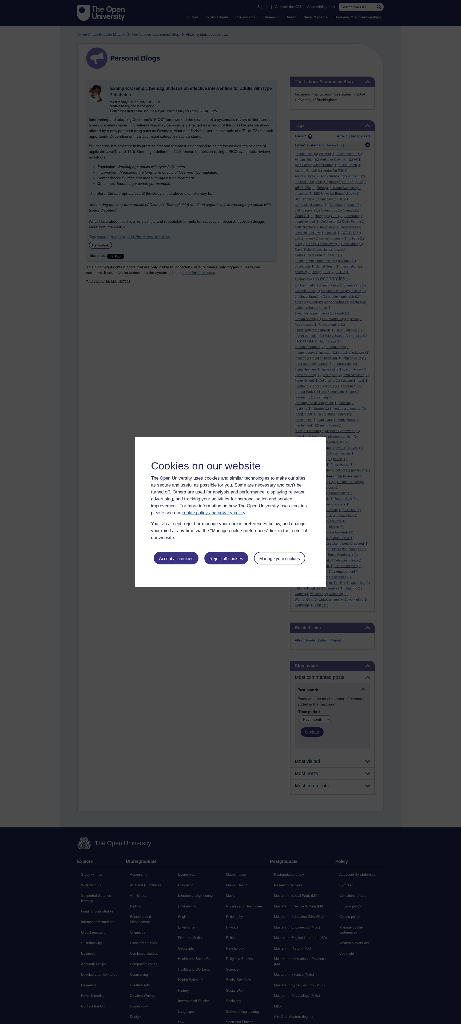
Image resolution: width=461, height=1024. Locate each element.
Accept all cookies (176, 558)
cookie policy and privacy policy (213, 512)
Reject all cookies (226, 558)
